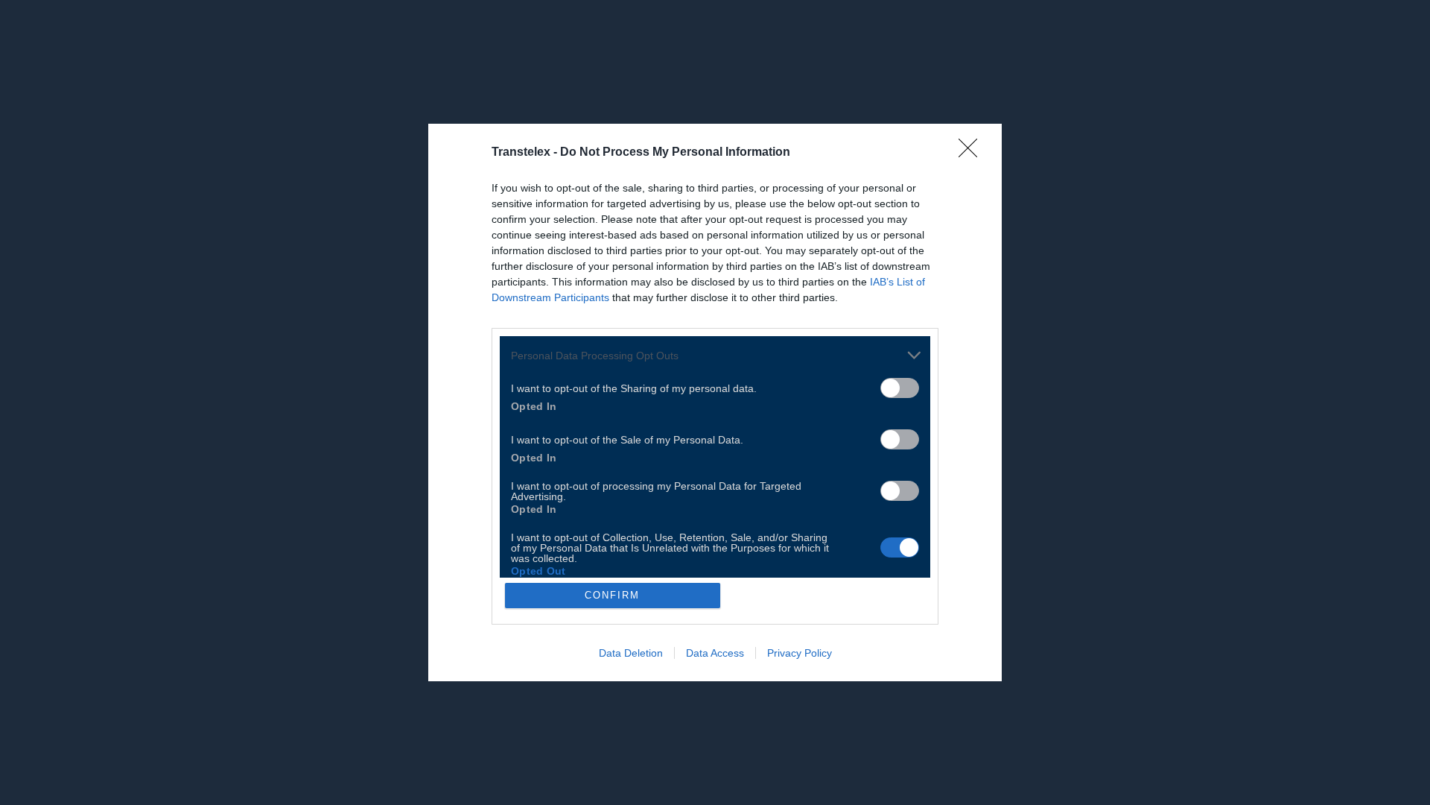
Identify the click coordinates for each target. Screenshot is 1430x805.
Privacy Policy (799, 653)
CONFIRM (612, 595)
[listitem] (715, 355)
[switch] (899, 388)
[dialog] (715, 402)
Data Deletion (631, 653)
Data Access (715, 653)
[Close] (973, 153)
